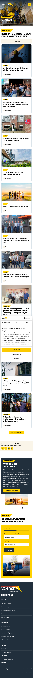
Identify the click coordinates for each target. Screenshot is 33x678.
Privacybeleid (22, 669)
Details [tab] (17, 322)
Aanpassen (15, 354)
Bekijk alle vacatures (11, 491)
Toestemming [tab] (6, 322)
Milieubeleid (29, 669)
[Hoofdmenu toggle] (29, 4)
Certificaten (29, 672)
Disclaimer (22, 672)
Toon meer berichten (16, 432)
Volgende (8, 550)
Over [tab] (27, 322)
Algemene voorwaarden (11, 669)
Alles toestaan (17, 349)
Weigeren (16, 358)
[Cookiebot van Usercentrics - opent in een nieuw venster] (24, 318)
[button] (22, 508)
